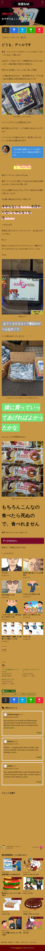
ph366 (9, 766)
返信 (39, 732)
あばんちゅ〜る (8, 694)
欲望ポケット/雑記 (7, 14)
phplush (10, 741)
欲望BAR (32, 694)
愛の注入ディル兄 (8, 679)
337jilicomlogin (13, 714)
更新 (25, 694)
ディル (18, 694)
